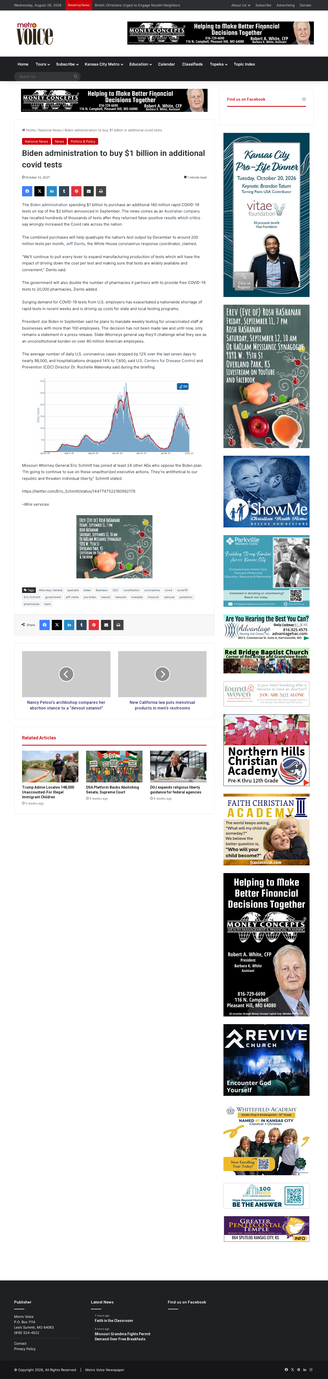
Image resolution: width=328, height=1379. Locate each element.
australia (73, 590)
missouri (153, 597)
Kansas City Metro (102, 64)
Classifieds (192, 64)
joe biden (90, 597)
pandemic (185, 597)
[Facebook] (27, 191)
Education (138, 64)
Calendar (166, 64)
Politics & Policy (83, 141)
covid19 (182, 590)
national (169, 597)
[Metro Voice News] (34, 33)
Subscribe (263, 5)
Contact (20, 1343)
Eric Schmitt (32, 597)
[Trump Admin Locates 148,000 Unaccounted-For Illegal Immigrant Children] (50, 766)
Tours (41, 64)
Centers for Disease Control (169, 360)
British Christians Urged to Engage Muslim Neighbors (137, 5)
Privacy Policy (25, 1349)
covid (168, 590)
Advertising (285, 5)
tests (47, 604)
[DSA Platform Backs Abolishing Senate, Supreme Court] (114, 766)
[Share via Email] (89, 191)
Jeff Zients (75, 243)
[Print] (101, 191)
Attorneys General (51, 590)
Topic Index (244, 64)
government (53, 597)
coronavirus (152, 590)
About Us (239, 5)
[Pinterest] (76, 191)
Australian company (182, 211)
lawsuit (105, 597)
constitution (131, 590)
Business (102, 590)
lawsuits (120, 597)
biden (87, 590)
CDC (115, 590)
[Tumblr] (64, 191)
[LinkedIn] (52, 191)
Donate (305, 5)
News (59, 141)
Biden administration (49, 204)
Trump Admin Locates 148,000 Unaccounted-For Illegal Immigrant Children (48, 792)
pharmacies (31, 604)
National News (50, 130)
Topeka (217, 64)
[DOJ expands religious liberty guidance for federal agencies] (178, 766)
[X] (39, 191)
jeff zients (72, 597)
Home (23, 64)
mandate (137, 597)
